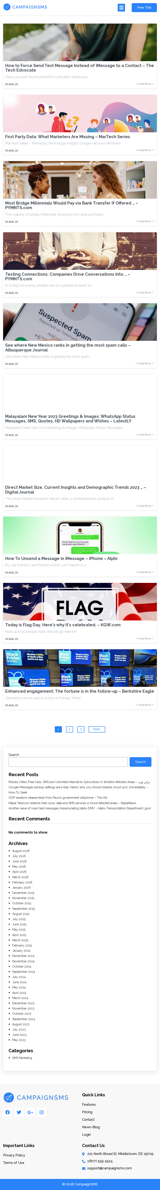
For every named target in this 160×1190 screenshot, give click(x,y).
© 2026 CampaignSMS (80, 1184)
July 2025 (18, 919)
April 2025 (19, 935)
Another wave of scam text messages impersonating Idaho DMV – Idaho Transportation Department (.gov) (80, 808)
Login (86, 1135)
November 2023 (23, 1008)
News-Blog (91, 1127)
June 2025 (19, 924)
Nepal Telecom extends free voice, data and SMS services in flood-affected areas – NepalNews (72, 803)
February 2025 (22, 945)
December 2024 (23, 956)
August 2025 (20, 914)
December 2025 (23, 892)
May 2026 (19, 866)
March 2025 (20, 940)
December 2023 (23, 1003)
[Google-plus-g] (30, 1112)
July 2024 (19, 977)
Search (14, 755)
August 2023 (20, 1024)
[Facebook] (7, 1112)
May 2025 (18, 929)
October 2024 (21, 966)
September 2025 (23, 908)
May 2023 (19, 1040)
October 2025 (21, 903)
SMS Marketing (22, 1058)
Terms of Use (13, 1163)
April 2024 (19, 992)
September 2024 (23, 971)
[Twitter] (19, 1112)
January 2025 (21, 950)
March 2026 (20, 877)
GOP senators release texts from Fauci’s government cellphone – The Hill (58, 797)
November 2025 (23, 898)
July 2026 (19, 856)
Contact (88, 1120)
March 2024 (20, 998)
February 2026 (22, 882)
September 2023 (23, 1019)
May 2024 (19, 987)
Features (89, 1105)
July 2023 (19, 1029)
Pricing (87, 1112)
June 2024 (19, 982)
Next (96, 729)
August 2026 (21, 851)
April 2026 (19, 871)
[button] (88, 7)
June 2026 (19, 861)
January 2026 (21, 887)
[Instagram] (41, 1112)
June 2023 (19, 1034)
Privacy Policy (14, 1155)
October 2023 (21, 1013)
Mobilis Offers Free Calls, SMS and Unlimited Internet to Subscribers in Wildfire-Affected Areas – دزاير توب (79, 782)
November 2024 (23, 961)
